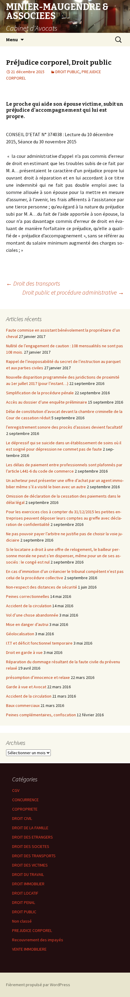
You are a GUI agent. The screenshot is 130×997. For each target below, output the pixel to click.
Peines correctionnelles (27, 596)
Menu (12, 39)
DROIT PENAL (23, 902)
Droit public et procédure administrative (73, 292)
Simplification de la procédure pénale (40, 392)
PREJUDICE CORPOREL (32, 930)
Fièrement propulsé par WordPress (38, 984)
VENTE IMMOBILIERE (29, 949)
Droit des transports (33, 283)
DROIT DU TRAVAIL (28, 874)
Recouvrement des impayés (37, 939)
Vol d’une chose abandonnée (32, 615)
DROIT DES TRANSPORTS (34, 855)
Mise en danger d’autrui (27, 624)
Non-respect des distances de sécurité (41, 587)
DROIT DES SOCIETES (30, 846)
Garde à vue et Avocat (26, 686)
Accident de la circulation (28, 605)
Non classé (22, 921)
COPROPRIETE (24, 809)
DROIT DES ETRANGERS (32, 837)
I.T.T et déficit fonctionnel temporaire (39, 643)
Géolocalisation (20, 633)
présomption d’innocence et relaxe (38, 677)
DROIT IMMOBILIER (28, 883)
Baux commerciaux (23, 705)
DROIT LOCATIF (25, 893)
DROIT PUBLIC (67, 71)
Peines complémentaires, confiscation (41, 714)
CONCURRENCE (25, 799)
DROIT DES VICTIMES (30, 865)
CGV (15, 790)
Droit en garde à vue (24, 652)
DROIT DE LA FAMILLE (30, 827)
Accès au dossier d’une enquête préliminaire (46, 402)
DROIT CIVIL (22, 818)
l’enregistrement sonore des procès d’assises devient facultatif (64, 427)
